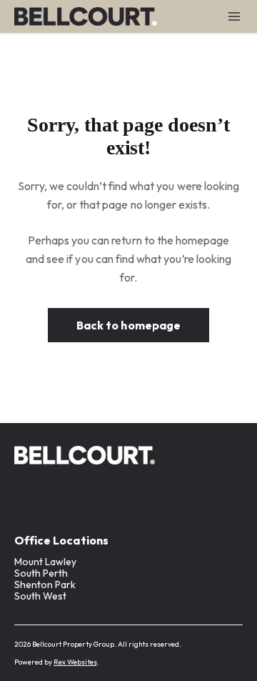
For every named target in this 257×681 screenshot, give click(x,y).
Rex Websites (75, 662)
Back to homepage (128, 325)
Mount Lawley (45, 561)
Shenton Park (45, 584)
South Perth (41, 573)
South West (40, 596)
